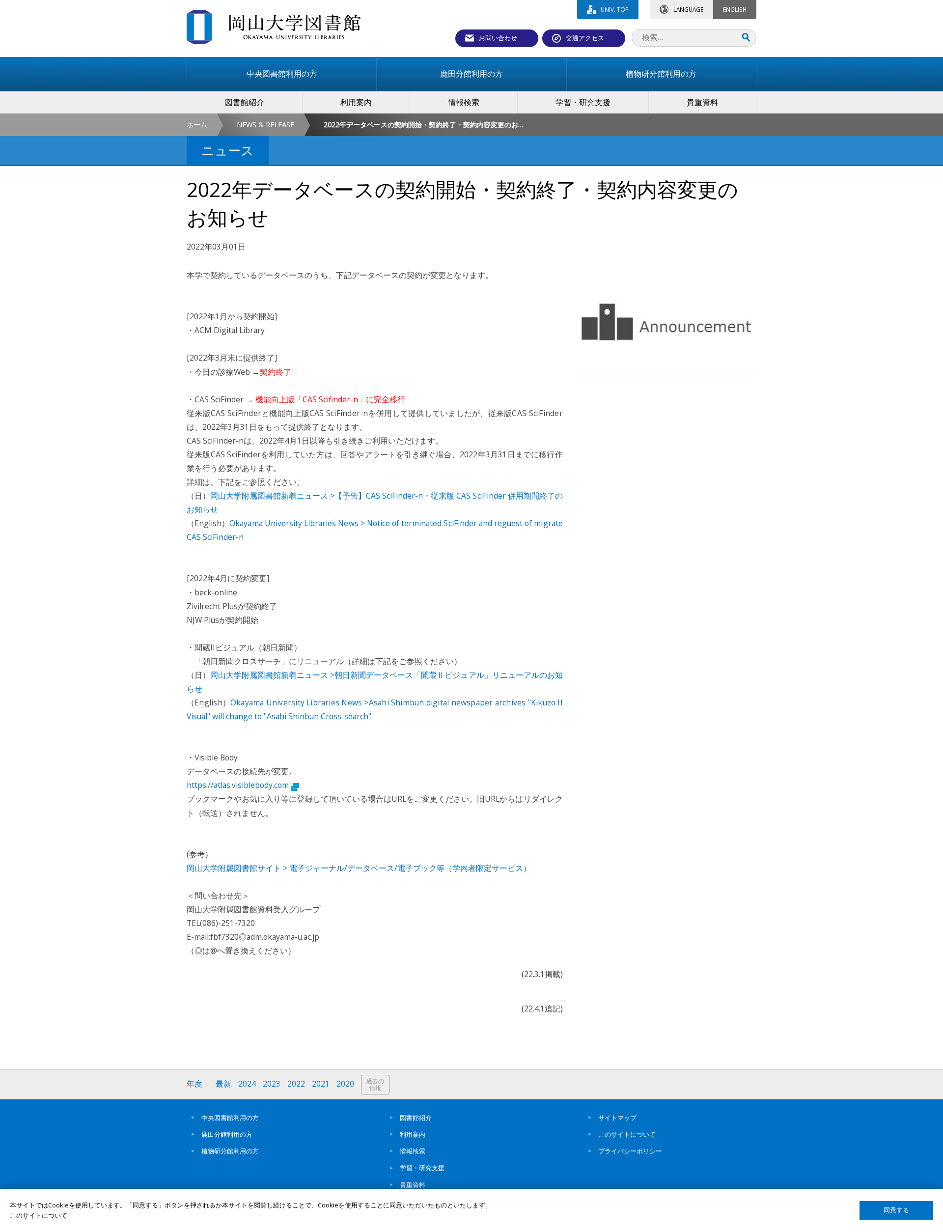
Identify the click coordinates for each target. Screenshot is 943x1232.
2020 (345, 1084)
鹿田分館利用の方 (226, 1134)
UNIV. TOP (615, 9)
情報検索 (412, 1151)
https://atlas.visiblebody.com (238, 785)
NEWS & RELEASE (265, 124)
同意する (896, 1210)
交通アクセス (585, 37)
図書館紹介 (416, 1117)
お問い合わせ (498, 37)
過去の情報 (375, 1084)
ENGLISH (735, 9)
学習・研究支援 (422, 1167)
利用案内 (412, 1134)
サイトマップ (617, 1117)
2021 (321, 1084)
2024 (247, 1084)
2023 (271, 1084)
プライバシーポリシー (630, 1151)
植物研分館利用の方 (230, 1151)
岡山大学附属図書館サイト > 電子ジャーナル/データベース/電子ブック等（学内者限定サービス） (359, 868)
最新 (223, 1084)
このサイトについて (627, 1134)
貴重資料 (412, 1184)
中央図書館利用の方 (230, 1117)
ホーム (197, 124)
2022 (296, 1084)
